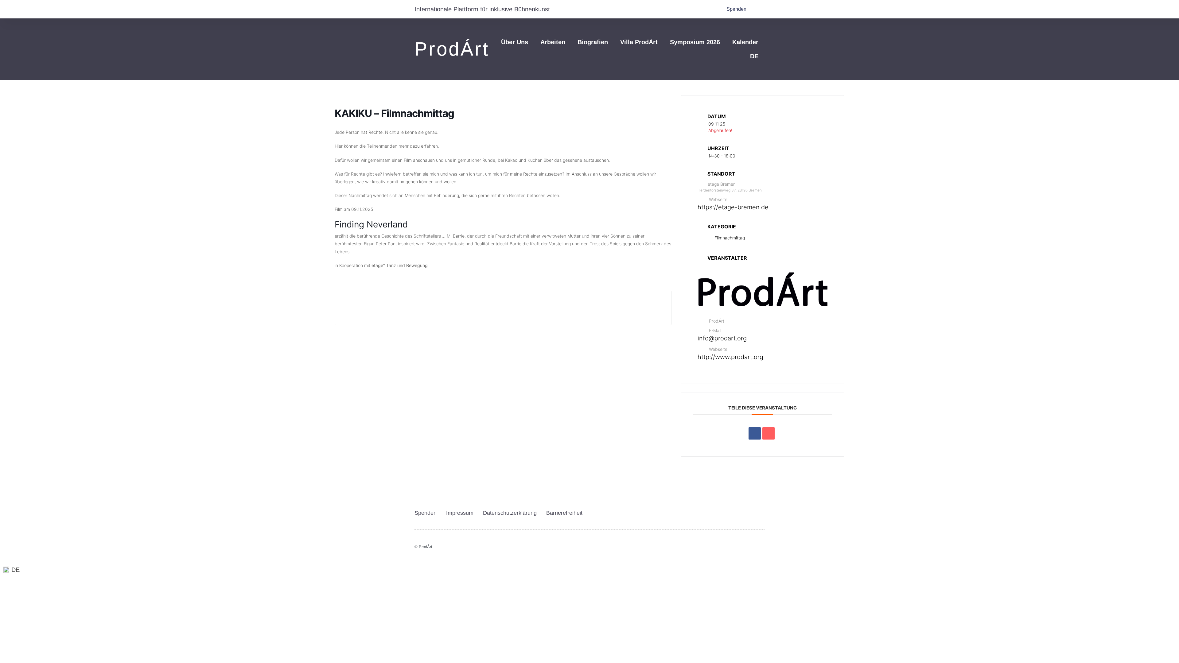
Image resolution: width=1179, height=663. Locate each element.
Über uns (514, 42)
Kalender (745, 42)
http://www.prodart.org (730, 357)
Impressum (459, 513)
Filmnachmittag (729, 237)
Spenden (425, 513)
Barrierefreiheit (564, 513)
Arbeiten (552, 42)
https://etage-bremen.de (733, 207)
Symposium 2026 (695, 42)
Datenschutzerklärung (510, 513)
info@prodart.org (722, 338)
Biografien (593, 42)
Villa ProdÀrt (639, 42)
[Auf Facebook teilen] (755, 433)
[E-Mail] (768, 433)
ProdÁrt (451, 49)
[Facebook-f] (762, 550)
